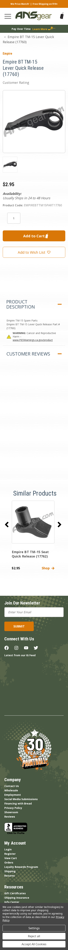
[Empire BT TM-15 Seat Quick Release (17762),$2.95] (33, 522)
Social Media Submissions (21, 799)
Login (8, 849)
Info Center (11, 902)
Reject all (34, 936)
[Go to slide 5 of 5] (7, 524)
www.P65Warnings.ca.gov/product (33, 340)
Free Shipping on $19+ (45, 3)
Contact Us (11, 786)
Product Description (20, 304)
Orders (8, 862)
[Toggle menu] (8, 16)
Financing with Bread (18, 803)
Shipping (10, 871)
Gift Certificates (15, 893)
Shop (46, 568)
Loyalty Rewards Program (21, 867)
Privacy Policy (13, 808)
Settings (34, 928)
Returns (9, 875)
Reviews (9, 816)
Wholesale (11, 790)
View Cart (10, 858)
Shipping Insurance (16, 897)
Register (10, 853)
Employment (12, 794)
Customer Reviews (28, 354)
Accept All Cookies (34, 944)
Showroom (11, 812)
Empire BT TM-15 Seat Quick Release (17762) (30, 554)
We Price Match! (20, 3)
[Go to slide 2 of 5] (59, 524)
